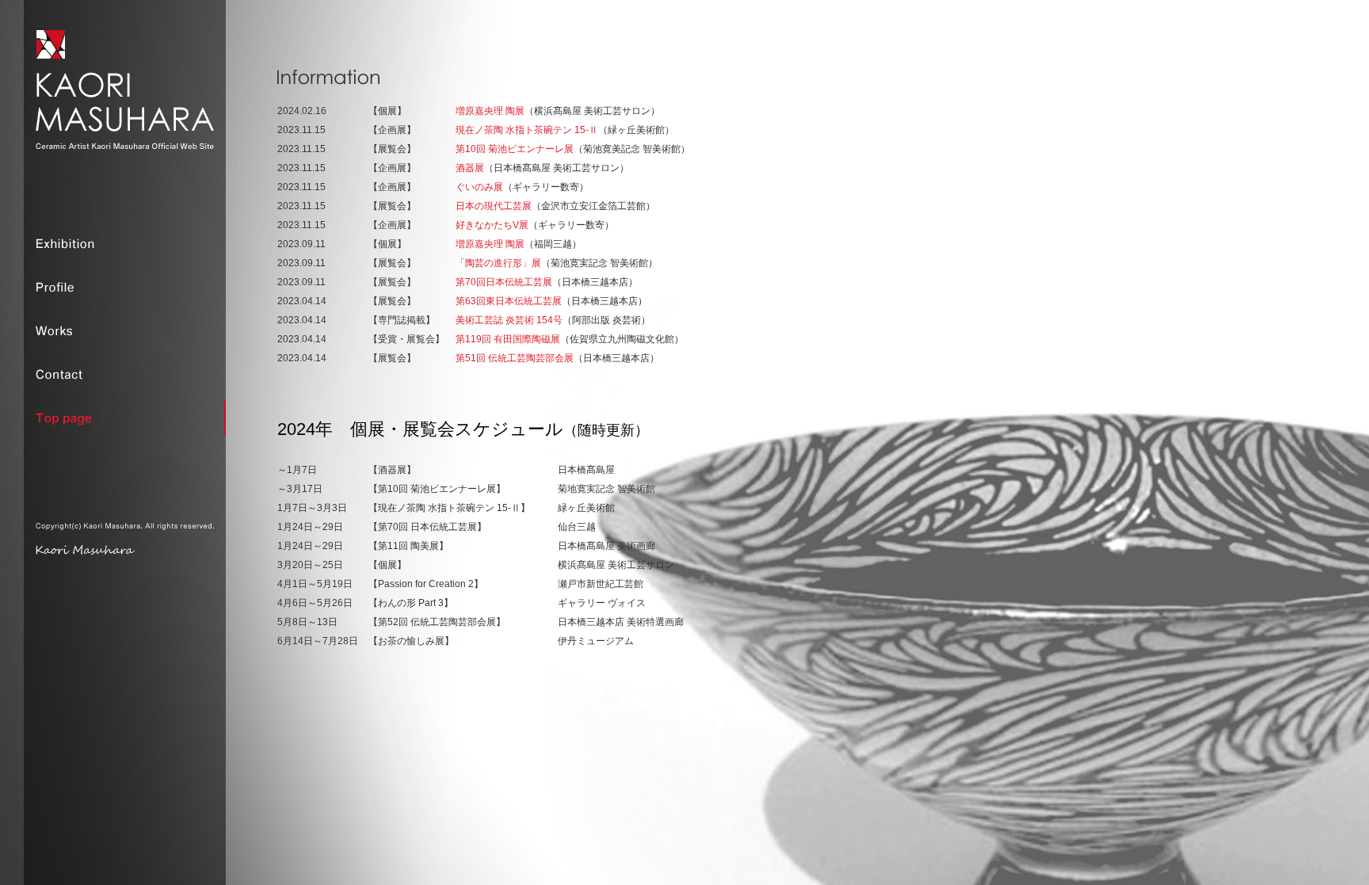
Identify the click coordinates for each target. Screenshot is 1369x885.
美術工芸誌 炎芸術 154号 (509, 320)
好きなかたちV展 (492, 225)
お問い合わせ (125, 374)
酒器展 (470, 168)
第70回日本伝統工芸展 (504, 282)
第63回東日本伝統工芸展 (509, 301)
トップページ (125, 418)
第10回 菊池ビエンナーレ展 (515, 148)
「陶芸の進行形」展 (498, 263)
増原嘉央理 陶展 (490, 110)
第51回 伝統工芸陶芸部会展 (515, 358)
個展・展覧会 (125, 243)
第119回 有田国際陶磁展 (508, 339)
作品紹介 (125, 331)
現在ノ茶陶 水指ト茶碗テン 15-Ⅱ (527, 129)
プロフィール (125, 287)
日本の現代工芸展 (494, 206)
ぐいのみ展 (479, 187)
